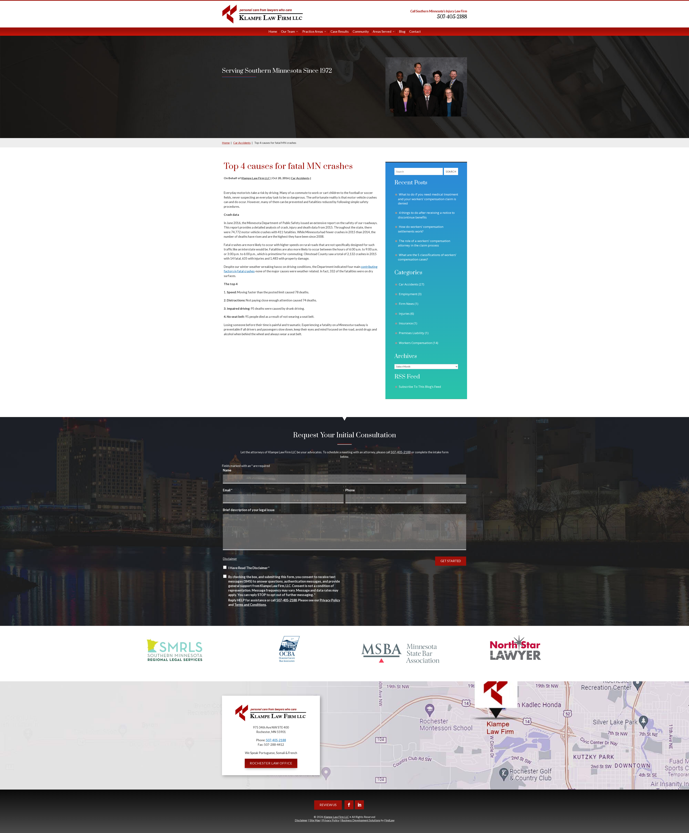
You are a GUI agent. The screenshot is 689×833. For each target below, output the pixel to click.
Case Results (340, 31)
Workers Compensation (415, 343)
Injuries (404, 313)
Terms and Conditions (250, 605)
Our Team (288, 31)
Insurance (406, 323)
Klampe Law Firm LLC (255, 178)
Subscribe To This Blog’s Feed (420, 387)
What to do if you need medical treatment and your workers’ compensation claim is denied (428, 198)
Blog (402, 31)
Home (272, 31)
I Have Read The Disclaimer (248, 568)
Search (451, 171)
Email (227, 490)
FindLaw (389, 820)
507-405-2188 (452, 17)
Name (227, 470)
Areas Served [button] (382, 31)
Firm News (406, 304)
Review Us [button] (328, 805)
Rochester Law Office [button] (271, 763)
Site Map (315, 820)
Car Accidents (300, 178)
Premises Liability (411, 333)
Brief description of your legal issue (249, 510)
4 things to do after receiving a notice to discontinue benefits (426, 215)
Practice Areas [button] (312, 31)
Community (361, 31)
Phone (350, 490)
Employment (408, 294)
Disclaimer (230, 559)
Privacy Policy (330, 600)
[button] (685, 807)
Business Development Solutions (360, 820)
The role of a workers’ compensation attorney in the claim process (424, 243)
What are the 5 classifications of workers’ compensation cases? (427, 257)
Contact (415, 31)
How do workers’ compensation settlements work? (420, 229)
